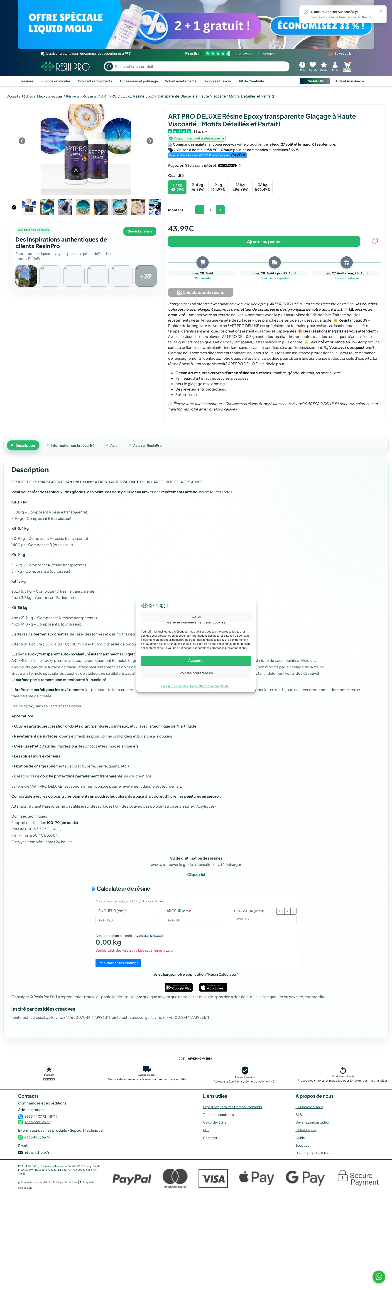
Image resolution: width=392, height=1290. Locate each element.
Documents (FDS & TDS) (313, 1153)
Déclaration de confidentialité (209, 686)
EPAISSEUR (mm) (249, 911)
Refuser (196, 617)
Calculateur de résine (203, 292)
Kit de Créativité (251, 81)
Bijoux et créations (50, 96)
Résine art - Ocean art (82, 96)
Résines (27, 81)
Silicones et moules (56, 81)
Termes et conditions (218, 1114)
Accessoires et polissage (138, 81)
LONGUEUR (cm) (111, 910)
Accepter (196, 660)
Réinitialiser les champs (118, 963)
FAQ (206, 1130)
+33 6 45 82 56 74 (37, 1137)
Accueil (12, 96)
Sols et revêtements (180, 81)
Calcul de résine (215, 1122)
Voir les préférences (196, 673)
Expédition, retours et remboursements (232, 1107)
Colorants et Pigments (95, 81)
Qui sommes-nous (309, 1107)
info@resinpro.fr (36, 1152)
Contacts (210, 1138)
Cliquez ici (196, 874)
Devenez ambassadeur (313, 1122)
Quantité (176, 175)
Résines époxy (306, 1130)
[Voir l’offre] (196, 24)
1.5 (280, 911)
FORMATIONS (315, 81)
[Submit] (109, 67)
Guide (300, 1138)
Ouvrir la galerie (139, 231)
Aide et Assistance (349, 81)
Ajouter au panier (264, 241)
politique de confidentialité (34, 1182)
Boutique (302, 1145)
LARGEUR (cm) (178, 910)
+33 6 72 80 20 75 (37, 1122)
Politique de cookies (174, 686)
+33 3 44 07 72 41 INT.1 (40, 1116)
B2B (299, 1114)
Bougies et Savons (217, 81)
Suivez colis (342, 53)
